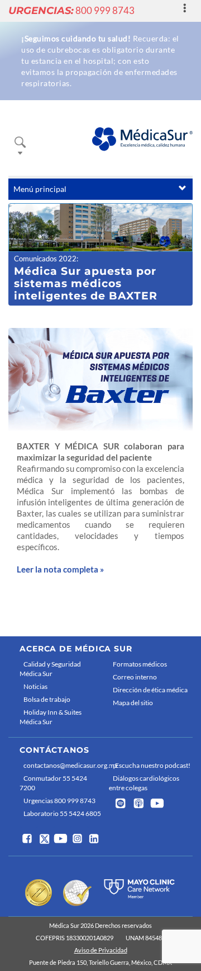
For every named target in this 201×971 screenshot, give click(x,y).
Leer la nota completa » (60, 569)
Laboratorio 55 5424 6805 (62, 813)
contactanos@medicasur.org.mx (63, 765)
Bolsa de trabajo (46, 699)
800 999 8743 (71, 10)
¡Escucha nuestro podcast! (151, 765)
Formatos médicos (140, 664)
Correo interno (135, 677)
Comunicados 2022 (45, 258)
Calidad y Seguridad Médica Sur (50, 669)
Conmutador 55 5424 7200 (53, 783)
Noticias (35, 686)
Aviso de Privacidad (100, 950)
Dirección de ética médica (150, 690)
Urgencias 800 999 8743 (59, 800)
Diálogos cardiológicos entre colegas (144, 783)
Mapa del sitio (133, 702)
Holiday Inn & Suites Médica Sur (51, 717)
